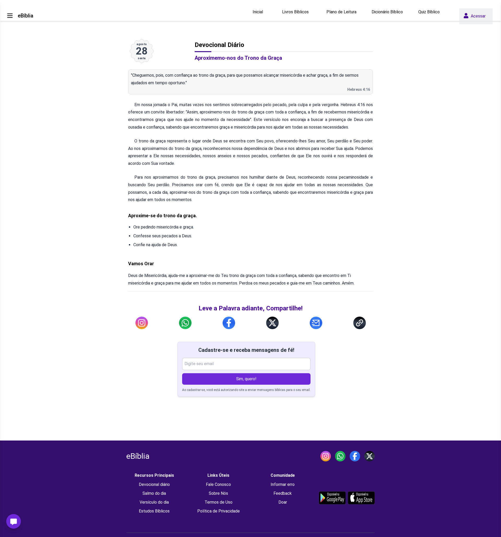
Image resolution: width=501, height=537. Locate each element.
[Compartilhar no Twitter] (272, 323)
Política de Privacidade (218, 511)
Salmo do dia (154, 493)
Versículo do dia (154, 502)
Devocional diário (154, 484)
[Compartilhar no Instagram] (141, 323)
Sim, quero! (246, 378)
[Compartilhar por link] (359, 323)
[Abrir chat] (13, 521)
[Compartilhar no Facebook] (229, 323)
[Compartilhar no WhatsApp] (185, 323)
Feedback (282, 493)
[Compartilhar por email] (316, 323)
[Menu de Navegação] (10, 15)
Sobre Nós (218, 493)
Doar (282, 502)
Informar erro (283, 484)
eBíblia (138, 456)
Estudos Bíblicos (154, 511)
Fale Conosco (218, 484)
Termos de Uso (218, 502)
